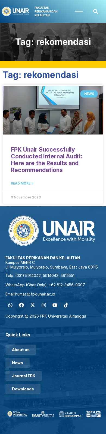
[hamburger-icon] (79, 11)
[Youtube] (55, 305)
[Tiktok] (66, 305)
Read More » (22, 183)
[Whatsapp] (10, 305)
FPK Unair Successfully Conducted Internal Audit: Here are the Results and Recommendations (47, 159)
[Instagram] (44, 305)
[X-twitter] (33, 305)
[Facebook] (21, 305)
